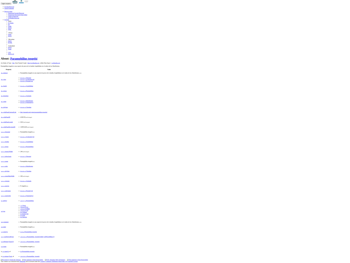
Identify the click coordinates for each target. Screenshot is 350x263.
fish (13, 63)
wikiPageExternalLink (8, 112)
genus (4, 91)
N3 (9, 24)
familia (5, 142)
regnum (5, 181)
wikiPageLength (7, 122)
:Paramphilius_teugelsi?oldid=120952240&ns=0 (37, 237)
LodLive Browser (13, 16)
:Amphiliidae (26, 86)
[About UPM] (24, 3)
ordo (4, 166)
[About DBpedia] (15, 3)
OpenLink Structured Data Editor (17, 15)
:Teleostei (25, 78)
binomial (5, 132)
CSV (9, 52)
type (3, 211)
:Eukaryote (24, 214)
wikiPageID (5, 117)
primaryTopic (7, 256)
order (3, 101)
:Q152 (24, 207)
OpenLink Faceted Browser (16, 13)
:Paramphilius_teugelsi (29, 241)
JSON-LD (11, 54)
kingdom (4, 96)
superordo (6, 196)
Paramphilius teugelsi (23, 58)
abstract (4, 73)
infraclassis (6, 156)
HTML (10, 42)
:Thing (23, 205)
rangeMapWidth (7, 176)
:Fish (22, 215)
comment (4, 222)
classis (5, 137)
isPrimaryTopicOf (7, 241)
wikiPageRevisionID (8, 127)
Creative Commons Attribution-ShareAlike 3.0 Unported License (59, 261)
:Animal (23, 212)
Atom (9, 34)
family (4, 86)
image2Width (7, 151)
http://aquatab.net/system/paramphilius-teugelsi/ (33, 112)
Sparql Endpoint (9, 8)
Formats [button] (6, 19)
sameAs (4, 232)
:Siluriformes (26, 101)
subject (4, 200)
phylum (4, 107)
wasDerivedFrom (7, 237)
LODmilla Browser (13, 18)
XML (9, 29)
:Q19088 (25, 209)
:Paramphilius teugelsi (28, 232)
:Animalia (25, 96)
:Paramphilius (26, 91)
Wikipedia (22, 261)
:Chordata (25, 107)
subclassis (6, 191)
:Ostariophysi (26, 102)
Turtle (9, 26)
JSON (10, 28)
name (4, 161)
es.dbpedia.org (56, 63)
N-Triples (10, 23)
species (5, 186)
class (3, 79)
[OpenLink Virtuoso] (11, 260)
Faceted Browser (9, 7)
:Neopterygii (26, 81)
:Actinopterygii (27, 79)
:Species (23, 217)
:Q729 (24, 210)
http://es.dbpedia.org (33, 63)
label (3, 227)
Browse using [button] (8, 11)
